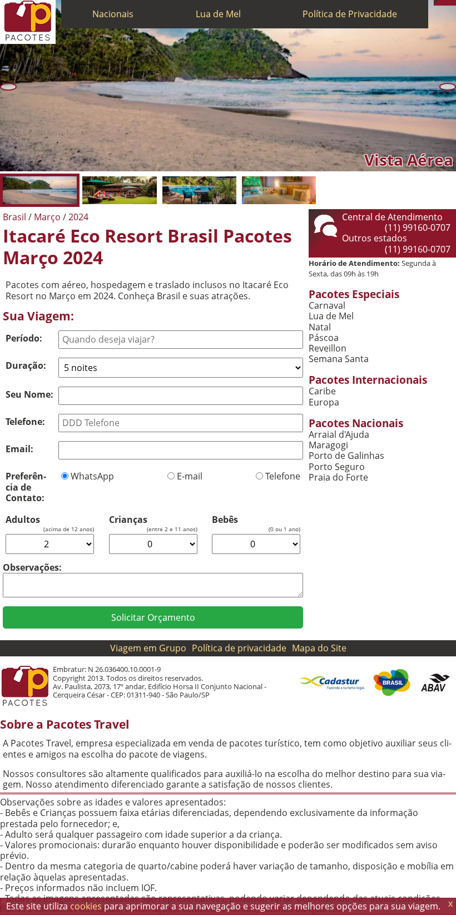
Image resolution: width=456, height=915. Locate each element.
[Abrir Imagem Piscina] (199, 190)
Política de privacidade (239, 648)
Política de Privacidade (350, 14)
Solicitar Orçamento (153, 617)
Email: (19, 449)
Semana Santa (339, 359)
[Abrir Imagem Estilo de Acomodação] (279, 190)
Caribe (322, 391)
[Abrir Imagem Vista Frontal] (119, 190)
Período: (24, 338)
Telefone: (25, 422)
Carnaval (327, 305)
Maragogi (328, 445)
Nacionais (112, 14)
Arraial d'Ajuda (339, 434)
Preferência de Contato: (26, 486)
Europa (324, 402)
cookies (86, 906)
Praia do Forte (338, 477)
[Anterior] (8, 87)
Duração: (26, 365)
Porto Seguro (337, 467)
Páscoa (324, 338)
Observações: (32, 567)
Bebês (225, 520)
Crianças (128, 520)
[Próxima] (447, 87)
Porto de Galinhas (346, 456)
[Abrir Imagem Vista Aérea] (40, 190)
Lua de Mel (218, 14)
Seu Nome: (29, 394)
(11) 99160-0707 (417, 227)
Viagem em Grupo (148, 648)
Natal (320, 327)
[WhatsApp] (442, 3)
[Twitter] (447, 3)
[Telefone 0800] (436, 3)
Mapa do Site (319, 648)
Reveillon (327, 348)
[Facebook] (453, 3)
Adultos (23, 520)
